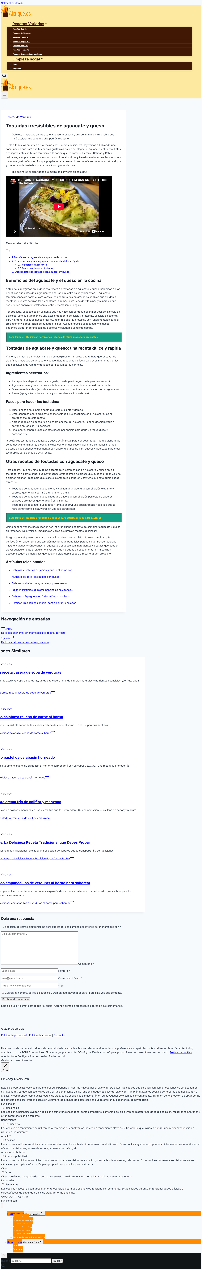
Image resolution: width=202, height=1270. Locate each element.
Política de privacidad (14, 1035)
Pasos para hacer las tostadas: (38, 268)
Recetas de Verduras (22, 33)
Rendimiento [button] (8, 1119)
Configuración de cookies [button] (32, 1056)
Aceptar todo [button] (9, 1056)
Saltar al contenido (12, 3)
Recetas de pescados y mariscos (27, 54)
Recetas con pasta (21, 50)
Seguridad (17, 68)
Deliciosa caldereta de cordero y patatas (25, 640)
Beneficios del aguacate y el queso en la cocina (40, 257)
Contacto (59, 1035)
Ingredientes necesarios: (34, 264)
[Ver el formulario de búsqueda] (4, 75)
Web (61, 985)
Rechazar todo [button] (57, 1056)
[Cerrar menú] (2, 1205)
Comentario (86, 963)
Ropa (15, 64)
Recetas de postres (21, 41)
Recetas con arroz (21, 37)
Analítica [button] (6, 1136)
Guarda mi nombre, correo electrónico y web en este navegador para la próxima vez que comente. (63, 992)
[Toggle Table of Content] (8, 250)
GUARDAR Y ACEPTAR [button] (14, 1196)
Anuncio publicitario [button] (13, 1152)
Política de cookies (40, 1035)
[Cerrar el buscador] (4, 1255)
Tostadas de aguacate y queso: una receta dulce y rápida (46, 261)
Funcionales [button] (8, 1103)
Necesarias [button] (7, 1180)
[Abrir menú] (4, 95)
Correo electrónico (70, 978)
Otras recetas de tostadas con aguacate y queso (41, 271)
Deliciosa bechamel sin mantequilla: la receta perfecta (33, 631)
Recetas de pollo (20, 29)
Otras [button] (4, 1168)
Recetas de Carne (20, 46)
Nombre (64, 970)
